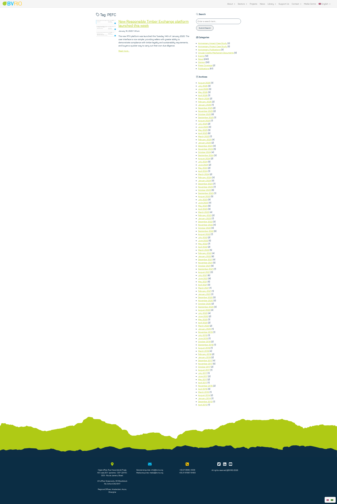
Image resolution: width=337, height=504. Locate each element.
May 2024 (203, 168)
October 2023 (204, 190)
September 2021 (205, 269)
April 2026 (203, 95)
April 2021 (202, 284)
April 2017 (202, 382)
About (230, 3)
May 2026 (203, 92)
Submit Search (205, 28)
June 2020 (203, 316)
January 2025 (204, 142)
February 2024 (205, 177)
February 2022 (205, 253)
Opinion (201, 62)
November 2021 (205, 262)
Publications (203, 68)
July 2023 (203, 199)
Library (271, 3)
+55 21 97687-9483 (187, 473)
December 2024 (205, 146)
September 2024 (206, 155)
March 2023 (203, 212)
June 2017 (203, 376)
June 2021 (203, 278)
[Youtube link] (230, 465)
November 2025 (205, 111)
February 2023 (205, 215)
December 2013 (205, 401)
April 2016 (202, 389)
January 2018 (204, 357)
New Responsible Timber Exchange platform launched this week (153, 23)
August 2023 (204, 196)
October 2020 (204, 303)
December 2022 (205, 221)
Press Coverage (205, 65)
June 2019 (203, 338)
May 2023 (203, 206)
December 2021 (205, 259)
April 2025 (202, 133)
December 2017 (205, 360)
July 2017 (202, 373)
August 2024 (204, 158)
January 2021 (204, 294)
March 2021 (203, 288)
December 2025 (205, 108)
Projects (253, 3)
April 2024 (203, 171)
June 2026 (203, 89)
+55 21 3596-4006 (187, 470)
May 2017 (202, 379)
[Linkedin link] (224, 465)
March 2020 (203, 325)
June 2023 (203, 202)
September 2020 (206, 307)
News (262, 3)
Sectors (241, 3)
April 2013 (202, 404)
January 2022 (204, 256)
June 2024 (203, 164)
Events (201, 56)
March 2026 (203, 98)
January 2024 (204, 180)
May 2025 (202, 130)
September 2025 (206, 117)
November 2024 (205, 149)
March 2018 (203, 351)
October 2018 (204, 341)
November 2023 (205, 187)
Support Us (284, 3)
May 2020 (203, 319)
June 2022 (203, 240)
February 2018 (204, 354)
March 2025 (203, 136)
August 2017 (204, 370)
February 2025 (205, 139)
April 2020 (203, 322)
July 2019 (202, 335)
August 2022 (204, 234)
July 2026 (203, 86)
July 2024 (203, 161)
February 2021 (204, 291)
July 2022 (202, 237)
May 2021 (202, 281)
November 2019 (205, 332)
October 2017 (204, 367)
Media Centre (310, 3)
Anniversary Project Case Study (212, 46)
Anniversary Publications (209, 49)
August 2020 (204, 310)
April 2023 (203, 209)
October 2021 (204, 265)
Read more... (123, 51)
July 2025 (202, 123)
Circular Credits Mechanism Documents (216, 52)
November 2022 (205, 224)
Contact (296, 3)
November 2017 (205, 363)
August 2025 (204, 120)
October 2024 (204, 152)
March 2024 (203, 174)
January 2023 (204, 218)
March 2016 (203, 392)
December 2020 (205, 297)
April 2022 (202, 247)
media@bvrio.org (156, 473)
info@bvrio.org (157, 470)
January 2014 (204, 398)
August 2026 (204, 82)
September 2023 (206, 193)
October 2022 (204, 228)
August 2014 (204, 395)
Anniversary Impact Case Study (212, 43)
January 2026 (204, 105)
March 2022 (203, 250)
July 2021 (202, 275)
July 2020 (203, 313)
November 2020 (205, 300)
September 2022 (206, 231)
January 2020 (204, 329)
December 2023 (205, 183)
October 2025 (204, 114)
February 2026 (205, 101)
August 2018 (204, 348)
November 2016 (205, 385)
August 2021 (204, 272)
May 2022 (202, 243)
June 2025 (203, 127)
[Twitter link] (219, 465)
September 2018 (205, 344)
